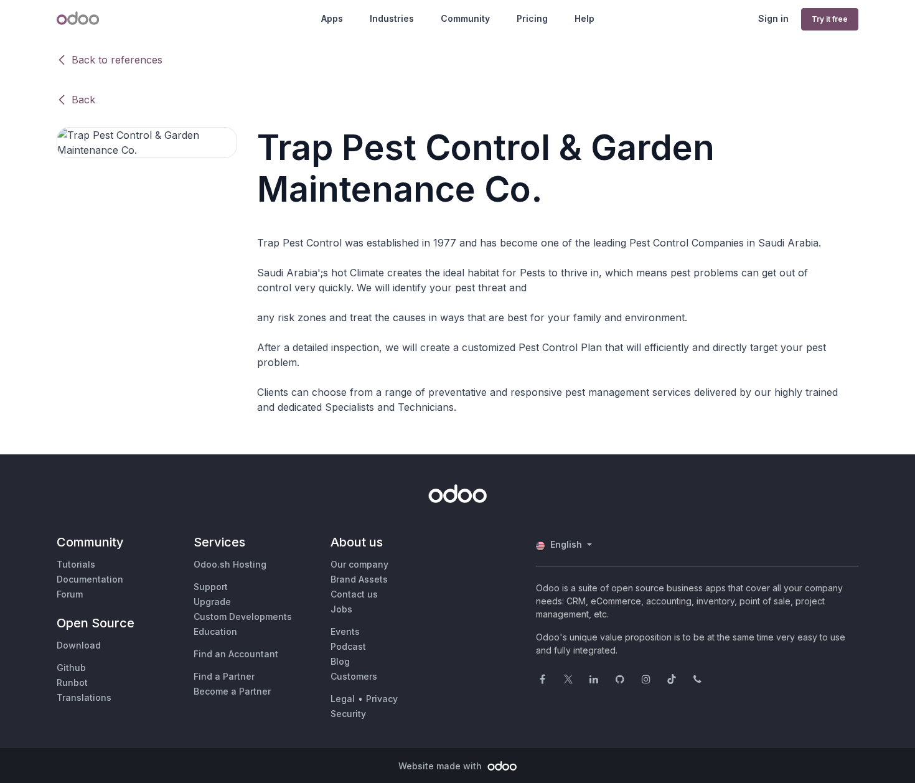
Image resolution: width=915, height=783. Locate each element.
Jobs (341, 609)
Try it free (830, 19)
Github (71, 667)
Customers (354, 676)
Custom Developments (243, 616)
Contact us (354, 594)
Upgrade (212, 601)
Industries (392, 18)
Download (79, 645)
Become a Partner (232, 691)
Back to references (117, 60)
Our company (359, 564)
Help (584, 18)
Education (215, 631)
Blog (340, 661)
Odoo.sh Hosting (230, 564)
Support (211, 586)
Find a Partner (224, 676)
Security (348, 713)
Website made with (441, 766)
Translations (84, 697)
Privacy (382, 698)
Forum (70, 594)
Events (345, 631)
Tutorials (76, 564)
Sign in (773, 18)
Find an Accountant (236, 654)
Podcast (348, 646)
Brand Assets (359, 579)
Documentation (90, 579)
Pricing (532, 18)
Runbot (72, 682)
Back (83, 99)
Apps (332, 18)
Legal (343, 698)
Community (465, 18)
